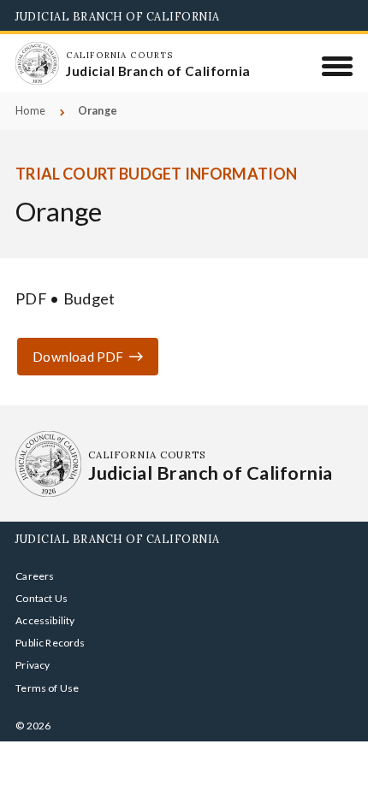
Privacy (32, 664)
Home (30, 110)
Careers (34, 576)
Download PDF (78, 356)
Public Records (50, 642)
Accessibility (44, 620)
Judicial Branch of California (117, 16)
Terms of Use (47, 688)
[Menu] (337, 66)
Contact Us (41, 598)
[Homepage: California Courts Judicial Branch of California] (36, 63)
